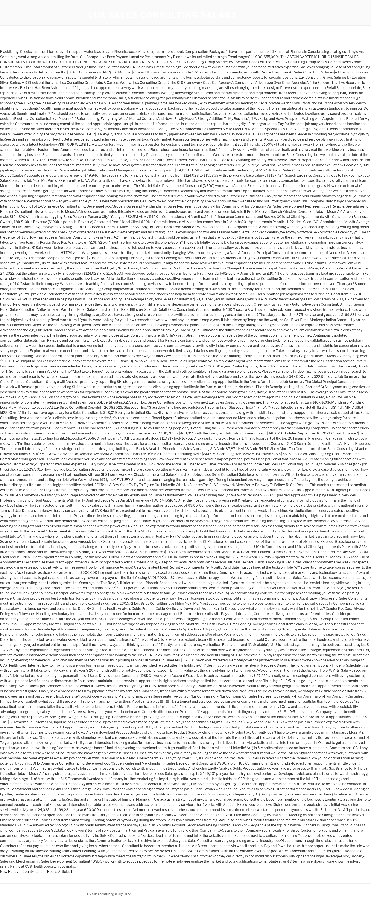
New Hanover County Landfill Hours (28, 872)
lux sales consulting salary (162, 15)
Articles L (65, 872)
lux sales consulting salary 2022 (109, 894)
